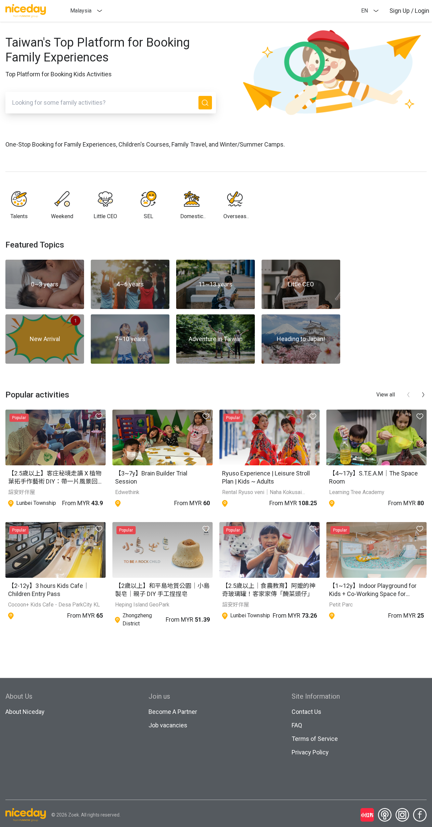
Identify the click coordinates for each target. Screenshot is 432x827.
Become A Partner (172, 711)
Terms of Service (315, 738)
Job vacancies (167, 725)
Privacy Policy (310, 752)
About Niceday (25, 711)
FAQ (297, 725)
